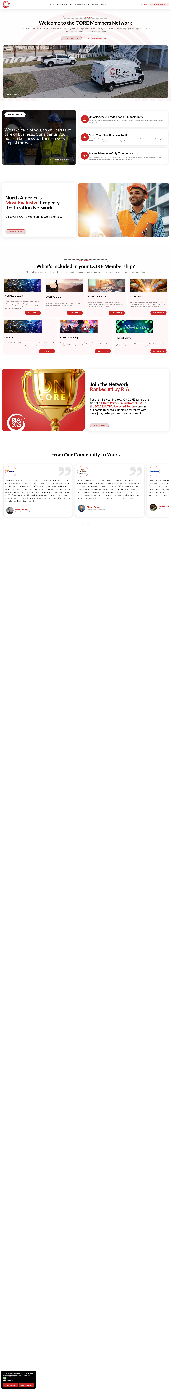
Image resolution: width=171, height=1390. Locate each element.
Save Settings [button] (11, 1385)
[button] (4, 1378)
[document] (85, 695)
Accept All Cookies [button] (26, 1385)
